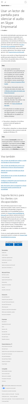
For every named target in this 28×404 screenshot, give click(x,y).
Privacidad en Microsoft (6, 378)
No (18, 244)
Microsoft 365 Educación (6, 304)
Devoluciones (4, 282)
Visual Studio (4, 363)
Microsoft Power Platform (6, 358)
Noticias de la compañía (6, 376)
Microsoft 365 (4, 262)
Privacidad (17, 394)
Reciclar (3, 287)
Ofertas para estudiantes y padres (8, 312)
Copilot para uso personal (7, 260)
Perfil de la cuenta (5, 274)
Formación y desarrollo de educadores (9, 309)
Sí (9, 244)
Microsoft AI (4, 321)
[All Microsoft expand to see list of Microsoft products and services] (2, 2)
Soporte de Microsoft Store (7, 279)
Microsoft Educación (5, 297)
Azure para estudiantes (6, 314)
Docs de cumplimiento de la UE (18, 398)
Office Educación (5, 307)
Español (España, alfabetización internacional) (12, 385)
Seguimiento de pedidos (6, 284)
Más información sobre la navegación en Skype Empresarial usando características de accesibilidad (13, 187)
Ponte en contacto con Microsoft (8, 394)
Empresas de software (6, 361)
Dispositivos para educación (7, 299)
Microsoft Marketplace (6, 356)
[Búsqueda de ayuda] (5, 2)
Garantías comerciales (6, 289)
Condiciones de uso (5, 396)
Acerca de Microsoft (5, 373)
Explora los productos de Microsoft (8, 265)
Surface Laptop (4, 255)
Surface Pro (4, 252)
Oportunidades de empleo (7, 371)
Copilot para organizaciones (7, 257)
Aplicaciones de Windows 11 (7, 267)
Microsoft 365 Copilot (6, 334)
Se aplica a (4, 30)
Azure (3, 326)
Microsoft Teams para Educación (8, 302)
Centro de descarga (5, 277)
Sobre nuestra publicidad (6, 398)
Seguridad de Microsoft (6, 324)
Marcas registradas (14, 396)
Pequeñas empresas (5, 339)
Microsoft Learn (5, 348)
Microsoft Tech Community (7, 353)
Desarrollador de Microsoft (7, 346)
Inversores (4, 381)
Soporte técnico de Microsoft (16, 52)
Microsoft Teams (5, 336)
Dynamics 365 (4, 329)
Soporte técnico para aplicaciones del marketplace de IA (12, 351)
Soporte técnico (5, 5)
